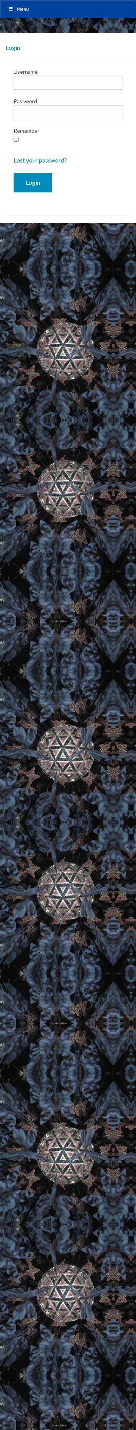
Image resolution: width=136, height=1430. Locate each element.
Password (25, 101)
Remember (26, 130)
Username (26, 71)
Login (13, 47)
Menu (23, 9)
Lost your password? (40, 160)
